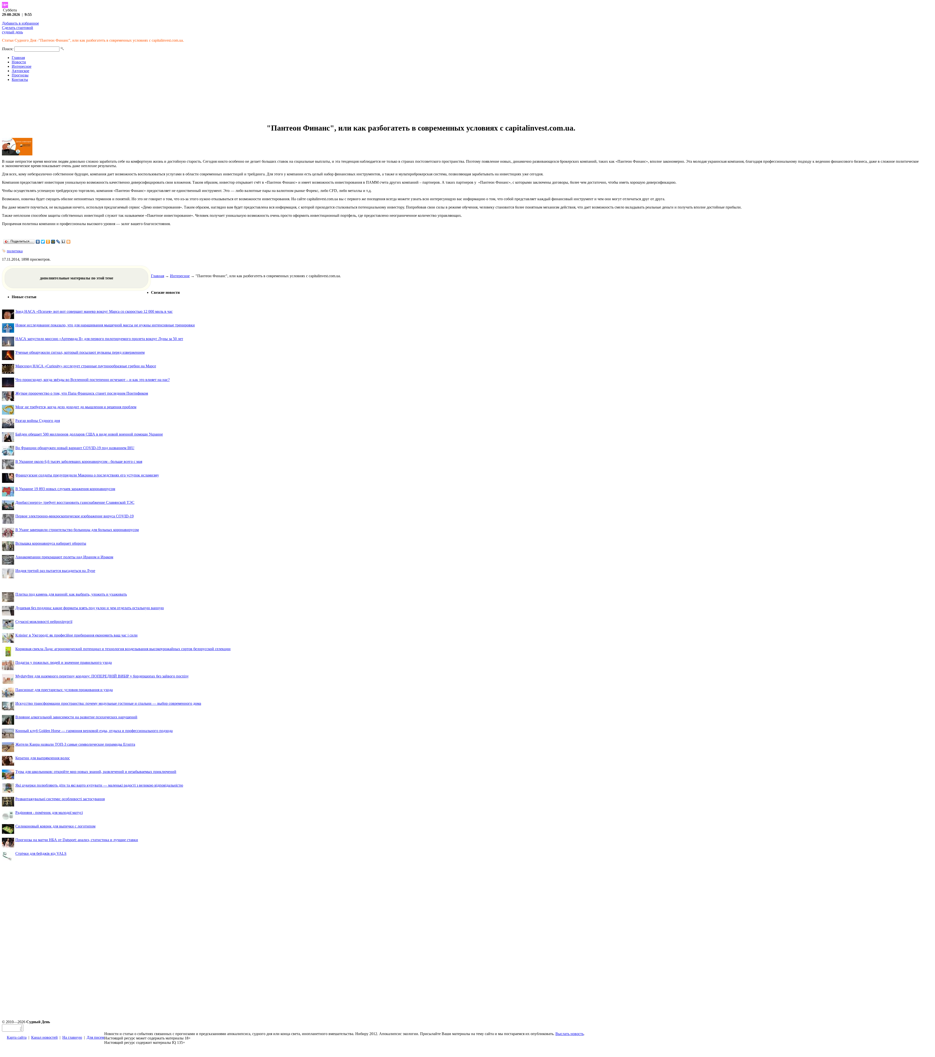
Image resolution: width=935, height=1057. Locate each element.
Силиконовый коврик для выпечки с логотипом (55, 826)
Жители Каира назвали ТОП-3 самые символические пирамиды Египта (75, 744)
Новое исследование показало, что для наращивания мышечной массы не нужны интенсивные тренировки (105, 325)
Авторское (20, 71)
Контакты (20, 79)
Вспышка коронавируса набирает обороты (50, 543)
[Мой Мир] (53, 241)
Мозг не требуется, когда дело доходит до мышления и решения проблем (75, 407)
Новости (19, 62)
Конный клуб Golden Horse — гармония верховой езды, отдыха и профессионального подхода (94, 731)
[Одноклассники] (48, 241)
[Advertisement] (467, 103)
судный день (12, 32)
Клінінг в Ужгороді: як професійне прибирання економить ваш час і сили (76, 635)
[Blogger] (68, 241)
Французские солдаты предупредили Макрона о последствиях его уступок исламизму (87, 475)
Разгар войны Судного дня (37, 421)
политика (15, 251)
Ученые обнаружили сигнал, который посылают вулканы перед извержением (80, 352)
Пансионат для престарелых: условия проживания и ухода (64, 690)
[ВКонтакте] (37, 241)
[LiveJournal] (58, 241)
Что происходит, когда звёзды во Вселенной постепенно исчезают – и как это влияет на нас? (92, 380)
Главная (18, 58)
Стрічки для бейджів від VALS (40, 853)
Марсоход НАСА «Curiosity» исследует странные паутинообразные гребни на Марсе (85, 366)
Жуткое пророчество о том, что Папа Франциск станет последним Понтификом (81, 393)
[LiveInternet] (63, 241)
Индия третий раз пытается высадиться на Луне (55, 571)
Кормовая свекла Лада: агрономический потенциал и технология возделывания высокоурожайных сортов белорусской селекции (123, 649)
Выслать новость (569, 1034)
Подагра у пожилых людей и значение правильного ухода (63, 662)
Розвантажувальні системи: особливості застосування (60, 799)
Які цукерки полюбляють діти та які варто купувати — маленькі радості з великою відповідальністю (99, 785)
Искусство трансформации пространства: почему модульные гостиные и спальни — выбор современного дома (108, 703)
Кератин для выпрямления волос (42, 758)
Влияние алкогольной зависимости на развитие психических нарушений (76, 717)
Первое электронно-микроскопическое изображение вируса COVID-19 (74, 516)
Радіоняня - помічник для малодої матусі (49, 812)
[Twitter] (43, 241)
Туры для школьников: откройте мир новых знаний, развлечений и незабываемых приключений (95, 772)
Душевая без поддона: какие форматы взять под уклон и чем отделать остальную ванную (89, 608)
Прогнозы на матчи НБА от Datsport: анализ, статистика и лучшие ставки (76, 840)
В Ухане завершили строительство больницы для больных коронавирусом (77, 530)
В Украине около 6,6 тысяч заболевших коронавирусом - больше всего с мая (78, 461)
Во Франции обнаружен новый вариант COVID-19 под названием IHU (74, 448)
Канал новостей (44, 1037)
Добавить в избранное (20, 23)
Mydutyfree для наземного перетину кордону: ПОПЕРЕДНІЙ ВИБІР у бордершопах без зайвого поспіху (102, 676)
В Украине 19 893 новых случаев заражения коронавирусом (65, 489)
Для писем (95, 1037)
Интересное (21, 66)
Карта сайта (17, 1037)
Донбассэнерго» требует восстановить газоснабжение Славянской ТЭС (74, 502)
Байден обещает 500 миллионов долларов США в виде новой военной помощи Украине (89, 434)
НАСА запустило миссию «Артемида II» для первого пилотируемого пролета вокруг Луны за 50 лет (99, 339)
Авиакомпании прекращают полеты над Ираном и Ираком (64, 557)
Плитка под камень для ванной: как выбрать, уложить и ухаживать (71, 594)
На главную (72, 1037)
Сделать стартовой (17, 28)
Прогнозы (20, 75)
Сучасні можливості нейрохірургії (43, 621)
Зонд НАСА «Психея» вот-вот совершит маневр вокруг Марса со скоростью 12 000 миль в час (94, 311)
